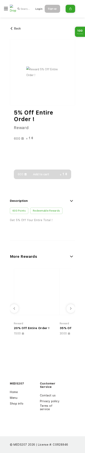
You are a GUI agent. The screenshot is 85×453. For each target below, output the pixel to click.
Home (14, 392)
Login (39, 8)
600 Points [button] (19, 210)
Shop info (17, 403)
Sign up (52, 8)
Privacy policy (50, 401)
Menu (13, 397)
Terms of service (46, 407)
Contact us (48, 395)
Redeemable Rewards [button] (46, 210)
